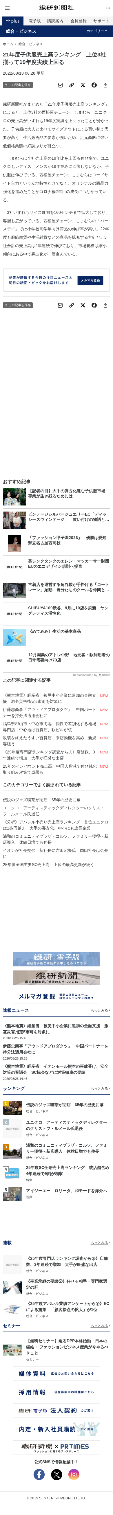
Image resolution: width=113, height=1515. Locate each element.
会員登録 (78, 21)
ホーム (8, 44)
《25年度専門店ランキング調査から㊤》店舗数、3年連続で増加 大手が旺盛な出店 (49, 755)
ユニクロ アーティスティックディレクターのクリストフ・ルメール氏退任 (53, 811)
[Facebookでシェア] (94, 85)
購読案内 (55, 21)
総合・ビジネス (21, 31)
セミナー (32, 1359)
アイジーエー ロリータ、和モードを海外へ (66, 1190)
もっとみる (99, 1010)
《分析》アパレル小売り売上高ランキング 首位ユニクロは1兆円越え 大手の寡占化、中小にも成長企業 (55, 825)
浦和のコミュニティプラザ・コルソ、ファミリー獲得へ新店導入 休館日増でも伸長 (55, 839)
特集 (29, 1180)
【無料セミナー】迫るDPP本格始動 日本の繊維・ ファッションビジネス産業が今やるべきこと (67, 1347)
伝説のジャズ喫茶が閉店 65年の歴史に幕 (42, 799)
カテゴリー (95, 31)
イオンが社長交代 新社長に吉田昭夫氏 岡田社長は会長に (55, 853)
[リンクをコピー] (71, 85)
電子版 (35, 21)
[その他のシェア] (105, 85)
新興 (29, 1197)
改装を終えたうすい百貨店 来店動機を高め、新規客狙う (49, 741)
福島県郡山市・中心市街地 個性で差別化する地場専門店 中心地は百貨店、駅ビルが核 (49, 726)
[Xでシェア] (83, 85)
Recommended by (85, 674)
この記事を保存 (19, 85)
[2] (12, 1128)
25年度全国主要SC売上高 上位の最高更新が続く (48, 864)
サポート (101, 21)
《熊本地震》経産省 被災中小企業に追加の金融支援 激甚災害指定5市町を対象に (49, 698)
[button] (21, 8)
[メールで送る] (60, 85)
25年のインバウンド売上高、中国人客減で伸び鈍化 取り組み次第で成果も (50, 769)
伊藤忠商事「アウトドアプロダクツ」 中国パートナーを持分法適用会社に (49, 712)
